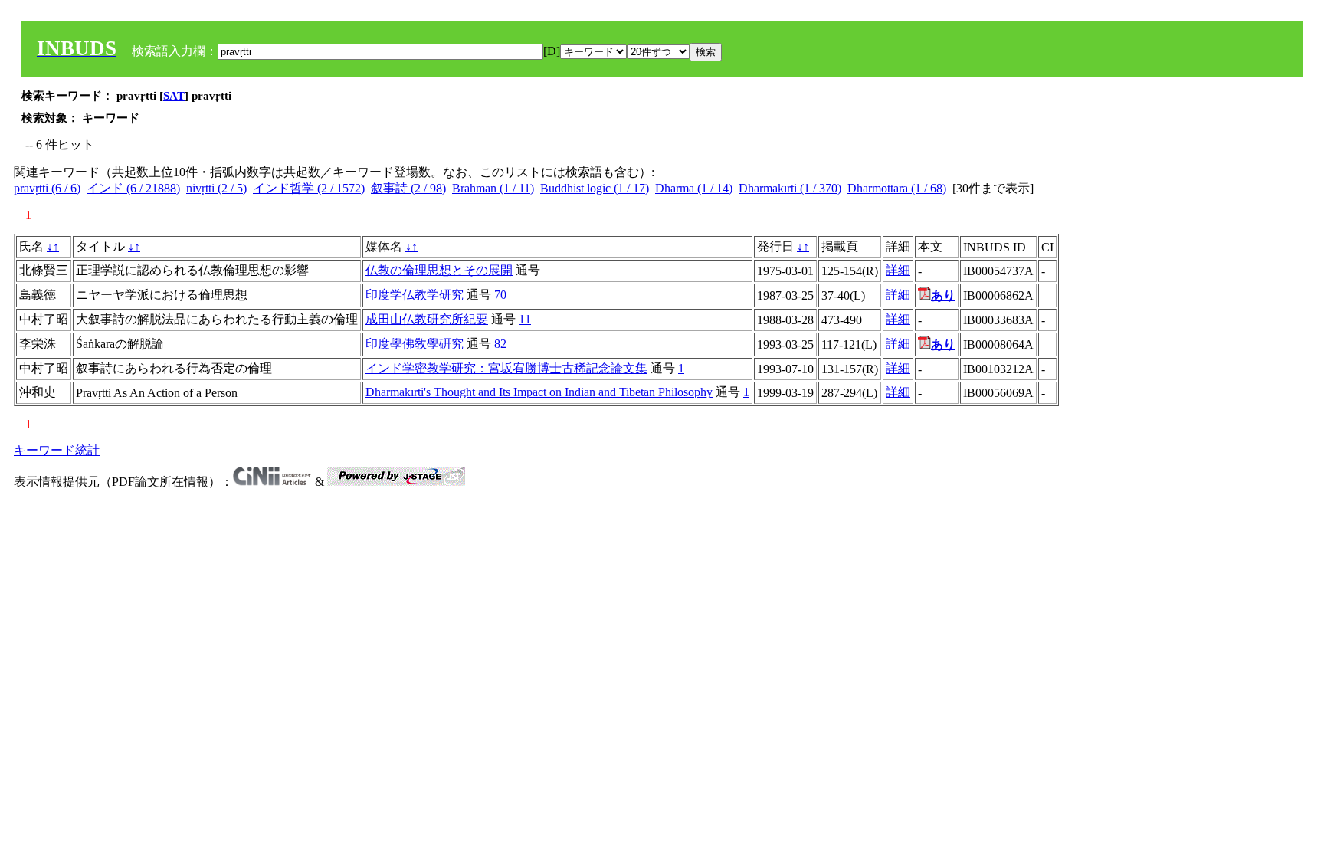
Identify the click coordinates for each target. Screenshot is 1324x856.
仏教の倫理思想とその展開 (439, 270)
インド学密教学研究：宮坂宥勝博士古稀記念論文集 (506, 368)
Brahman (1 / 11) (493, 188)
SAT (174, 96)
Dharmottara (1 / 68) (896, 188)
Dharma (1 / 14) (693, 188)
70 (500, 294)
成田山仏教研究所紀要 (426, 319)
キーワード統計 (57, 450)
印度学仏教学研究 (414, 294)
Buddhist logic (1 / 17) (594, 188)
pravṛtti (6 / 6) (47, 188)
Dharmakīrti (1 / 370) (790, 188)
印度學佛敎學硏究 (414, 343)
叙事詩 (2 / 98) (408, 188)
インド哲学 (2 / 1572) (309, 188)
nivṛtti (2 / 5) (216, 188)
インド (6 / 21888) (133, 188)
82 (500, 343)
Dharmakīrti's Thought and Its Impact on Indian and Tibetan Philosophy (539, 391)
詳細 (898, 270)
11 (525, 319)
